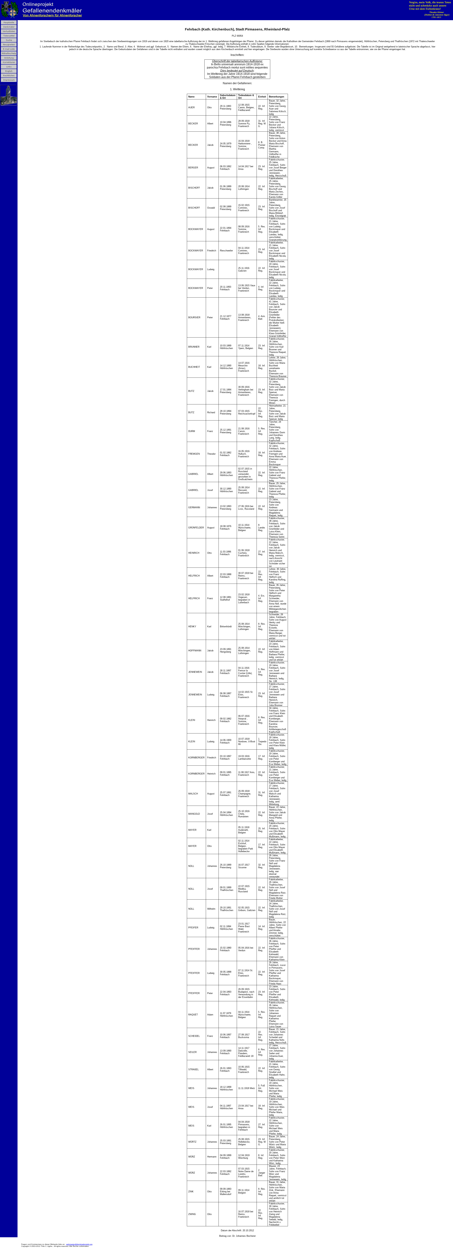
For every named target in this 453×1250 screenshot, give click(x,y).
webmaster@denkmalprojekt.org (79, 1244)
